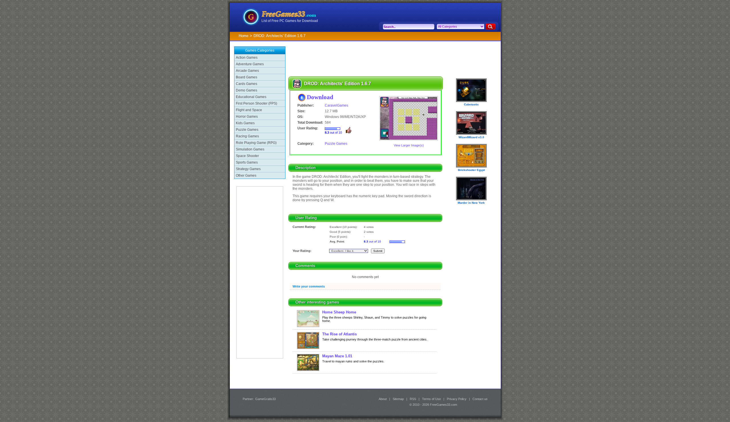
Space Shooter (247, 156)
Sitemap (398, 399)
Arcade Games (247, 71)
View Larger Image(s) (409, 145)
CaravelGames (336, 105)
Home (243, 36)
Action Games (246, 58)
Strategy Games (248, 169)
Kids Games (245, 123)
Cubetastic (471, 104)
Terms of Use (431, 399)
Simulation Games (250, 149)
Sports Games (247, 162)
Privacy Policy (457, 399)
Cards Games (246, 84)
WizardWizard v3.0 (471, 137)
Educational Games (251, 97)
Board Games (246, 77)
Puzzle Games (247, 130)
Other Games (246, 176)
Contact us (480, 399)
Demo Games (246, 90)
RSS (413, 399)
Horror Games (247, 117)
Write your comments (309, 286)
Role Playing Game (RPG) (256, 143)
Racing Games (247, 136)
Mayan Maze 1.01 (337, 356)
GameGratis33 (265, 399)
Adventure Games (250, 64)
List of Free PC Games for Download (289, 21)
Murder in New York (471, 202)
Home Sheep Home (339, 312)
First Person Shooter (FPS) (256, 103)
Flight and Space (249, 110)
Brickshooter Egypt (471, 170)
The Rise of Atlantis (339, 334)
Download (320, 97)
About (383, 399)
